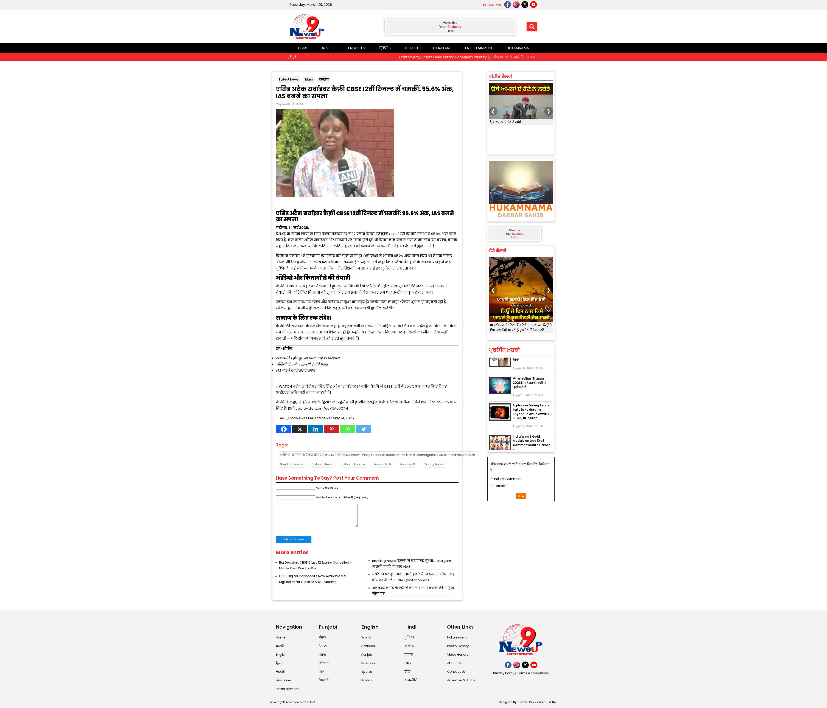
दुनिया (409, 637)
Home (303, 47)
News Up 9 (382, 464)
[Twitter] (363, 429)
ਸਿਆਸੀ (324, 680)
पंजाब (408, 654)
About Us (454, 663)
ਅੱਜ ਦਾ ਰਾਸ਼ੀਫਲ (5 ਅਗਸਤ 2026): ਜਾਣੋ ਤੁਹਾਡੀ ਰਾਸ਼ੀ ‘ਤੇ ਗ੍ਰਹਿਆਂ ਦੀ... (529, 366)
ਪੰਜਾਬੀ (326, 47)
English (355, 47)
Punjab (366, 654)
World (366, 637)
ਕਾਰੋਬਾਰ (323, 663)
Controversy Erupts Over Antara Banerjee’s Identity (403, 57)
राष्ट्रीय (324, 79)
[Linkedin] (315, 429)
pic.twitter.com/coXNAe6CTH (323, 408)
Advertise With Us (461, 680)
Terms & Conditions (533, 673)
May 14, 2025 (343, 418)
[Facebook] (283, 429)
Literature (441, 47)
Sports (366, 671)
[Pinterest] (331, 429)
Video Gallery (457, 654)
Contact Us (456, 671)
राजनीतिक (412, 680)
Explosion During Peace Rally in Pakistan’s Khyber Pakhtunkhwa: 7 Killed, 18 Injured (531, 394)
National (368, 646)
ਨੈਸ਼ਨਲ (323, 646)
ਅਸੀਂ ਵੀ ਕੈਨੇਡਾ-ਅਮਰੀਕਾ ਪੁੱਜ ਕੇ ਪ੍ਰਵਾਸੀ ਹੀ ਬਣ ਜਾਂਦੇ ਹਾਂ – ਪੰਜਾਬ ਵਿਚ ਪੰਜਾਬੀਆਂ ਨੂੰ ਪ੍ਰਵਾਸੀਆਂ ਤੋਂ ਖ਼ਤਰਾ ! (519, 126)
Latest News (288, 79)
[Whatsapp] (347, 429)
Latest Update (353, 464)
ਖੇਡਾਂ (321, 671)
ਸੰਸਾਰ (322, 637)
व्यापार (409, 663)
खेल (407, 671)
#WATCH (284, 386)
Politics (367, 680)
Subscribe (492, 5)
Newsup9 (407, 464)
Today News (434, 464)
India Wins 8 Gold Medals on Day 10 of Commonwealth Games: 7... (532, 426)
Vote (521, 496)
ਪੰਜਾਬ (322, 654)
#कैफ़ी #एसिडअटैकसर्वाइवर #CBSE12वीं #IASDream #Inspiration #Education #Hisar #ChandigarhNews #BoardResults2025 (377, 454)
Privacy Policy (503, 673)
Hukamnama (518, 47)
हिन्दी (383, 47)
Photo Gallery (458, 646)
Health (411, 47)
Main (309, 79)
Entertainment (479, 47)
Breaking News (291, 464)
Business (368, 663)
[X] (299, 429)
